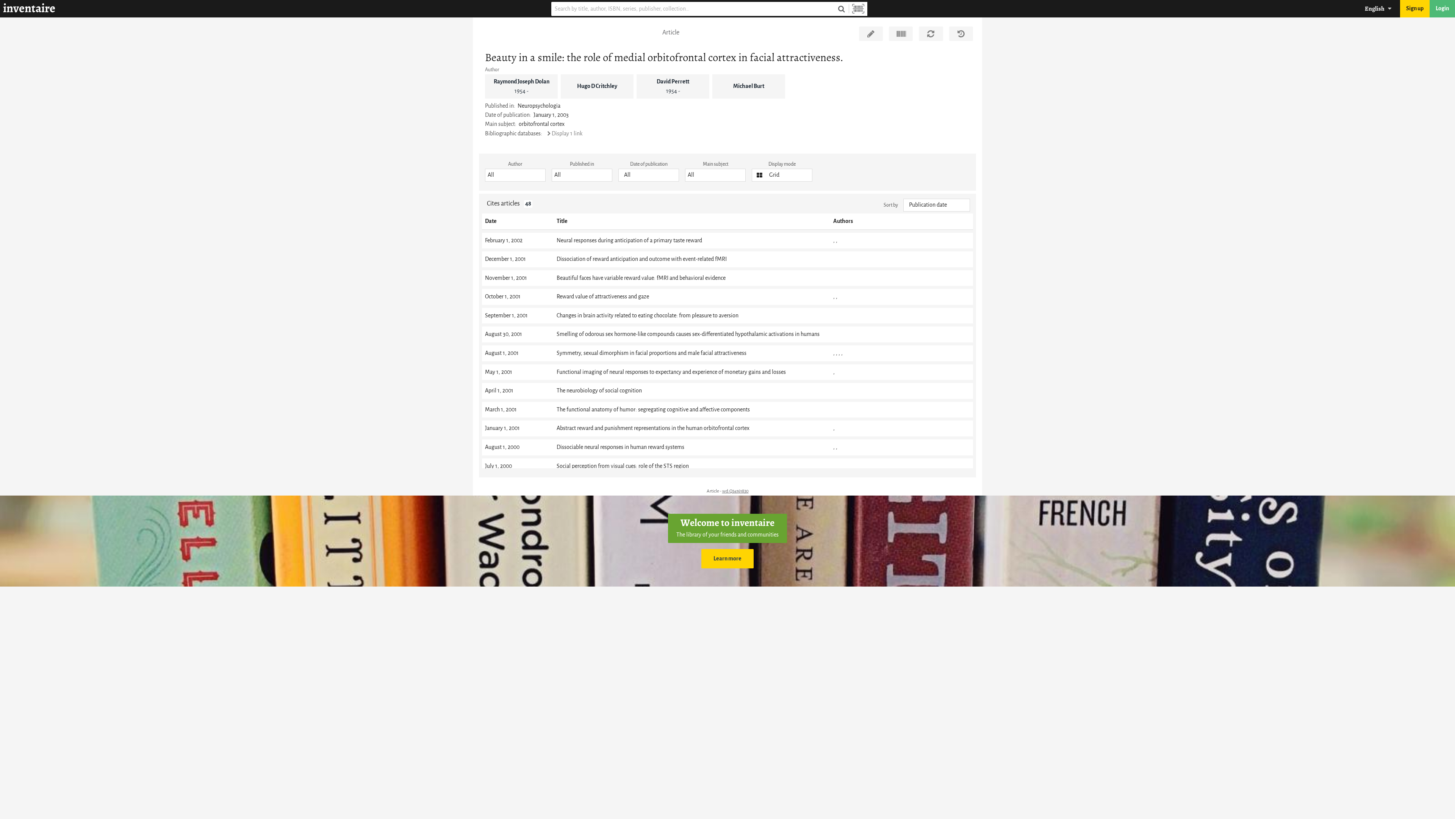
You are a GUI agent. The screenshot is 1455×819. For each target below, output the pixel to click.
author (515, 164)
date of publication (649, 164)
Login (1442, 8)
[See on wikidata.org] (901, 34)
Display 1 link (567, 133)
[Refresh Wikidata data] (931, 34)
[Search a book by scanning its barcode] (858, 9)
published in (582, 164)
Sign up (1415, 8)
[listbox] (515, 175)
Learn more (727, 558)
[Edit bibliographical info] (871, 34)
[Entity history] (961, 34)
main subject (715, 164)
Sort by (891, 205)
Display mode (782, 164)
